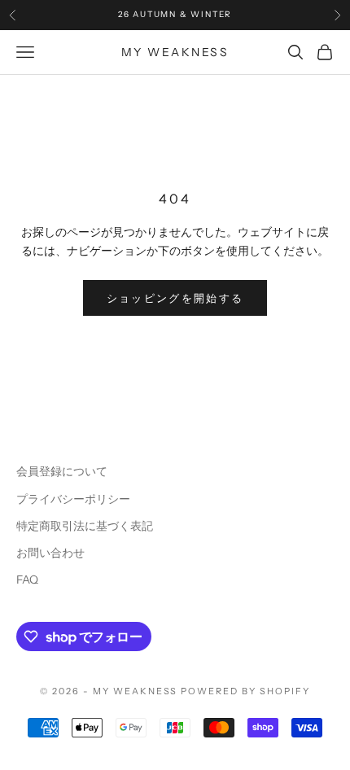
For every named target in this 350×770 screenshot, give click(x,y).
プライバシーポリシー (73, 499)
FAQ (27, 579)
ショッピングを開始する (175, 297)
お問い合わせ (50, 552)
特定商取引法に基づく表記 (84, 525)
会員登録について (61, 471)
